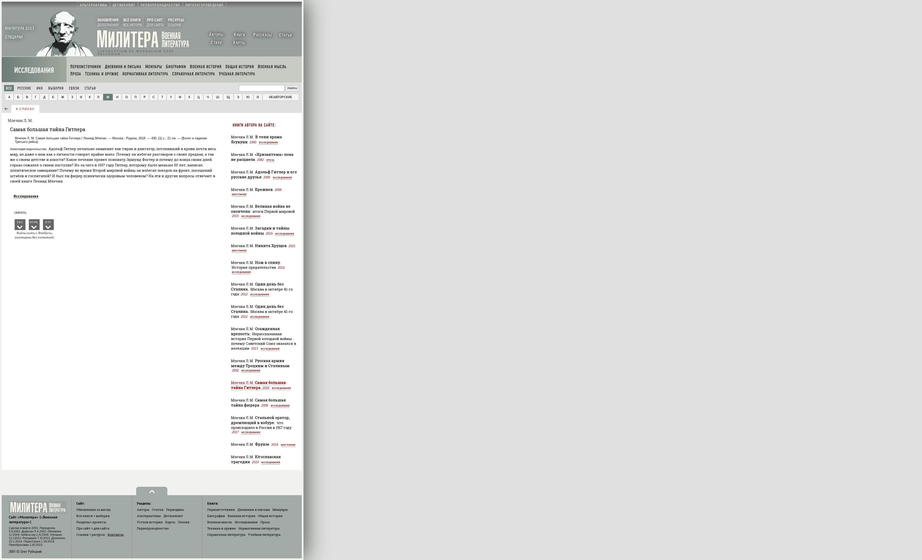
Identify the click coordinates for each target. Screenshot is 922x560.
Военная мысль (219, 522)
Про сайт (92, 528)
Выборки (56, 88)
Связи (74, 88)
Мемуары (280, 509)
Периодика (175, 509)
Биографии (239, 194)
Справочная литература (226, 534)
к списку (25, 109)
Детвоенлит (173, 516)
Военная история (241, 516)
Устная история (150, 522)
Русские (24, 88)
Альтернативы (149, 516)
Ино (39, 88)
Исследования (34, 70)
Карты (170, 522)
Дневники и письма (253, 509)
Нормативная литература (258, 528)
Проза (270, 159)
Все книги (93, 516)
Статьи (90, 88)
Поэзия (183, 522)
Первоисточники (221, 509)
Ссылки (90, 534)
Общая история (270, 516)
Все (9, 88)
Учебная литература (264, 534)
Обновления (93, 509)
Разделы (91, 522)
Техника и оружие (221, 528)
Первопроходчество (153, 528)
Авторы (143, 509)
